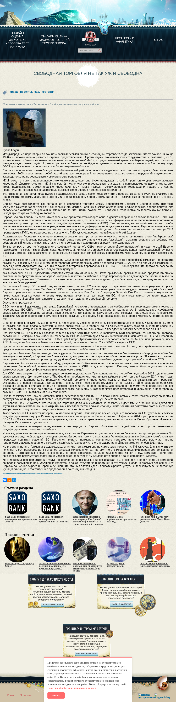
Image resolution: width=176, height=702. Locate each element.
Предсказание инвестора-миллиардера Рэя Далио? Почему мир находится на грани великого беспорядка (88, 520)
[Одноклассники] (9, 480)
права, (13, 91)
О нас (11, 695)
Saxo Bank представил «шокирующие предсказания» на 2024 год (53, 519)
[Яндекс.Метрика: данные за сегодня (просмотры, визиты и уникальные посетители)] (162, 696)
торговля (48, 91)
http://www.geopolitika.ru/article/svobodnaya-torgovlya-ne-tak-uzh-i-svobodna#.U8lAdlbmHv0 (32, 473)
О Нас (158, 40)
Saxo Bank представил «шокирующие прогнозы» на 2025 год (21, 519)
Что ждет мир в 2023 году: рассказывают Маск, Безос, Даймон (155, 519)
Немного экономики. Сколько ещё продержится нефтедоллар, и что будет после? (87, 567)
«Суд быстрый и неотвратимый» (115, 564)
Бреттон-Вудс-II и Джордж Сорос (19, 564)
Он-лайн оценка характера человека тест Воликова (17, 39)
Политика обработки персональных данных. (71, 688)
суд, (37, 91)
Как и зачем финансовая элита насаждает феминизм (155, 564)
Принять (56, 695)
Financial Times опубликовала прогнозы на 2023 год (121, 519)
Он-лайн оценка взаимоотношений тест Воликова (54, 40)
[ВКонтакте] (5, 480)
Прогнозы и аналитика (124, 40)
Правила (25, 695)
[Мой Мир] (14, 480)
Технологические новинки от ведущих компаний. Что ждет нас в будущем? (55, 566)
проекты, (26, 91)
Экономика (40, 104)
